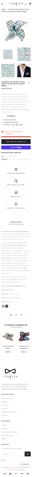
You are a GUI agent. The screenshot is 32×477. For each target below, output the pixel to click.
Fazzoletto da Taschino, (23, 159)
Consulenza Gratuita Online (9, 412)
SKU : (3, 156)
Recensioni (4, 415)
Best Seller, (12, 159)
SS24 (2, 161)
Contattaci (4, 408)
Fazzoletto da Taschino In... (24, 347)
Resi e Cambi (4, 405)
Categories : (4, 159)
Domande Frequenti (6, 398)
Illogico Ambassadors (7, 435)
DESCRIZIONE (16, 222)
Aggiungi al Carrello (16, 142)
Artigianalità (4, 428)
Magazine (4, 438)
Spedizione (4, 402)
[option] (8, 344)
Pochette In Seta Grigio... (8, 347)
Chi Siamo (4, 425)
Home (3, 9)
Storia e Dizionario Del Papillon (9, 432)
